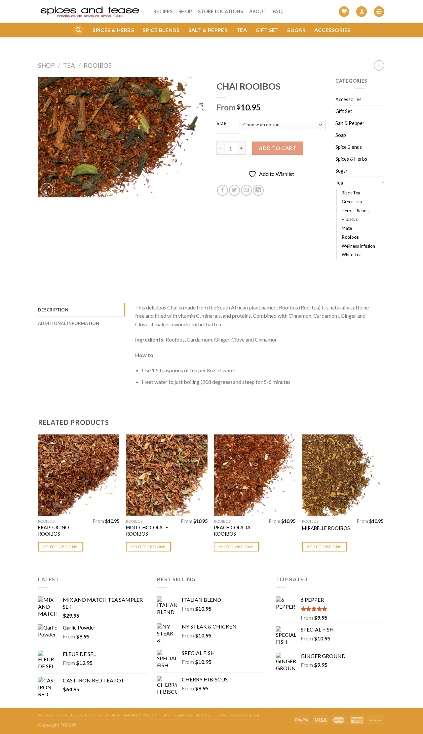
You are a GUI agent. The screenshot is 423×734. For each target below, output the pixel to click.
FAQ (278, 11)
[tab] (81, 309)
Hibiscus (350, 219)
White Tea (352, 254)
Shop (185, 11)
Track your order (238, 715)
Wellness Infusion (358, 246)
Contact (109, 715)
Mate (347, 228)
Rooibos (98, 65)
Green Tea (352, 201)
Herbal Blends (355, 210)
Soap (340, 135)
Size (221, 123)
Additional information (68, 323)
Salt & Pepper (208, 30)
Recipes (163, 11)
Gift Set (267, 30)
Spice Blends (161, 30)
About (258, 11)
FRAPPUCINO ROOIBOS (53, 531)
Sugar (296, 30)
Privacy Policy (141, 715)
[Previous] (38, 499)
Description (53, 309)
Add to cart (277, 148)
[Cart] (379, 11)
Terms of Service (193, 715)
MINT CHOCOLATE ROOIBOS (147, 531)
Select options (60, 547)
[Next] (383, 499)
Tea (241, 30)
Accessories (332, 30)
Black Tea (351, 192)
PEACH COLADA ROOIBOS (232, 531)
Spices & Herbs (113, 30)
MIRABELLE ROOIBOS (326, 528)
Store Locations (220, 11)
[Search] (78, 29)
